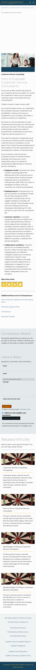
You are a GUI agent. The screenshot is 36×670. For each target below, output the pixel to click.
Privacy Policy (13, 622)
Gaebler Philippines (18, 646)
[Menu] (33, 2)
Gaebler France (11, 642)
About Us (16, 618)
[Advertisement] (18, 33)
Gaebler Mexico (24, 642)
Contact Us (24, 622)
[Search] (30, 2)
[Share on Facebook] (3, 284)
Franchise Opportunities (10, 307)
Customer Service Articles (15, 7)
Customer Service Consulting (28, 7)
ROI (24, 134)
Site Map (8, 618)
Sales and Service (5, 7)
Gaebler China (25, 656)
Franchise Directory (17, 628)
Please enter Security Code (11, 399)
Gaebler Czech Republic (18, 651)
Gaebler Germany (12, 656)
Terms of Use (25, 618)
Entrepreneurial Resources (18, 632)
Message (6, 382)
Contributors (6, 312)
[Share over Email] (20, 284)
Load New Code (25, 409)
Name (5, 366)
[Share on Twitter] (9, 284)
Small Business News (18, 636)
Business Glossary (8, 316)
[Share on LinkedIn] (14, 284)
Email (5, 373)
